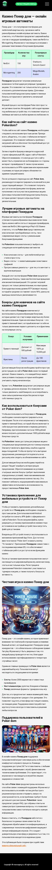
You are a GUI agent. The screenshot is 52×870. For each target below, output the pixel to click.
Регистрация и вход (26, 4)
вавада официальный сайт (14, 845)
